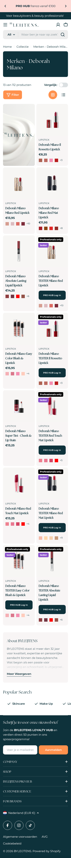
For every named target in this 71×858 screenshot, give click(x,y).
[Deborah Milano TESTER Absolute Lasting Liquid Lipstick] (52, 561)
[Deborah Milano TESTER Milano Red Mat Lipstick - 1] (40, 538)
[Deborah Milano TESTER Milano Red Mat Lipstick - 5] (56, 538)
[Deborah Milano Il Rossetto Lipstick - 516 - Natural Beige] (40, 160)
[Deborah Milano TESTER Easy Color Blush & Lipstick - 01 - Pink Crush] (7, 615)
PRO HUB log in (52, 295)
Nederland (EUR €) (21, 813)
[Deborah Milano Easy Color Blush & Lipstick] (19, 329)
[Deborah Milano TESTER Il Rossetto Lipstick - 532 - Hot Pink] (51, 383)
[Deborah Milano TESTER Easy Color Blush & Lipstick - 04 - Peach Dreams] (23, 615)
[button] (5, 6)
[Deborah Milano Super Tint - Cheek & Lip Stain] (19, 406)
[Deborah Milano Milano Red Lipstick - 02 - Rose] (12, 224)
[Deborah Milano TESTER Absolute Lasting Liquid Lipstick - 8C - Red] (51, 620)
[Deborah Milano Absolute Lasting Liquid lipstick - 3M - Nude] (7, 296)
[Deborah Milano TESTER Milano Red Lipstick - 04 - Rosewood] (56, 306)
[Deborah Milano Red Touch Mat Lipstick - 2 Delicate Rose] (12, 524)
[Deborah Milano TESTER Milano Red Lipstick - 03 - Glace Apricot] (51, 306)
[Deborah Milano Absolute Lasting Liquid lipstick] (19, 251)
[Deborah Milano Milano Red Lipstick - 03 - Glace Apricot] (18, 224)
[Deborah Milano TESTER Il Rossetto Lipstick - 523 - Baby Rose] (46, 383)
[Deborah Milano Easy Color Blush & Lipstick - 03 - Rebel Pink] (18, 374)
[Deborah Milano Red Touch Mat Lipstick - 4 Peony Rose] (18, 524)
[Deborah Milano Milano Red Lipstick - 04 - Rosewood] (23, 224)
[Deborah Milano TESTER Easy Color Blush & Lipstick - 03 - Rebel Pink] (18, 615)
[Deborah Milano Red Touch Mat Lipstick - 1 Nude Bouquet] (7, 524)
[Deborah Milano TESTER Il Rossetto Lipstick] (52, 329)
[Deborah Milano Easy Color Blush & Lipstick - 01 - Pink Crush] (7, 374)
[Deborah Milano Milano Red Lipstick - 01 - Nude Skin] (7, 224)
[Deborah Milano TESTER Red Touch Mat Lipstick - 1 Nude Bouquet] (40, 460)
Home (7, 46)
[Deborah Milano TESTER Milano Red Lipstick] (52, 251)
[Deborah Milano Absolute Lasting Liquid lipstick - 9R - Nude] (23, 296)
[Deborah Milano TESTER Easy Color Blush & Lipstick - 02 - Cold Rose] (12, 615)
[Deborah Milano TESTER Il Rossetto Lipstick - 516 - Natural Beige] (40, 383)
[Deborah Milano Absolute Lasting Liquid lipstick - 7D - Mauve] (12, 296)
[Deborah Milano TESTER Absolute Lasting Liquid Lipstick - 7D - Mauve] (46, 620)
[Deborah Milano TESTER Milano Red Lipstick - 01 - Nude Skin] (40, 306)
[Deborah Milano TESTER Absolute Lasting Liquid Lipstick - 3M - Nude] (40, 620)
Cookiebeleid (12, 843)
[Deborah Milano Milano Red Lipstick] (19, 183)
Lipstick (44, 139)
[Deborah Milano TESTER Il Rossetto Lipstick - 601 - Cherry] (56, 383)
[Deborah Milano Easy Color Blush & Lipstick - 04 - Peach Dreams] (23, 374)
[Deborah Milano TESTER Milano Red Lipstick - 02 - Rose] (46, 306)
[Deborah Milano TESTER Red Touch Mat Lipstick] (52, 406)
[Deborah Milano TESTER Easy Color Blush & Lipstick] (19, 561)
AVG (45, 836)
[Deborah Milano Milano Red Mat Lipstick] (52, 183)
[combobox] (35, 34)
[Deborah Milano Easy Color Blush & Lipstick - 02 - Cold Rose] (12, 374)
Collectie (22, 46)
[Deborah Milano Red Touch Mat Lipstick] (19, 483)
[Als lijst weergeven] (63, 94)
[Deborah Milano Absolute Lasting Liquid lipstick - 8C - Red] (18, 296)
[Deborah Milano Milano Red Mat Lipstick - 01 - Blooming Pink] (40, 228)
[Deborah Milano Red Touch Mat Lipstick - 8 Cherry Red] (23, 524)
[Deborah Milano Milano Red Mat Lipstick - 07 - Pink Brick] (56, 228)
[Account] (58, 24)
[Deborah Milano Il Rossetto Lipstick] (52, 120)
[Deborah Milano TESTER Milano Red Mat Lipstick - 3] (51, 538)
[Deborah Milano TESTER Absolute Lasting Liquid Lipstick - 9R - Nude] (56, 620)
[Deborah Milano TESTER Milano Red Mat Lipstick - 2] (46, 538)
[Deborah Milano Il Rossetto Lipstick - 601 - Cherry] (56, 160)
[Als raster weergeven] (52, 94)
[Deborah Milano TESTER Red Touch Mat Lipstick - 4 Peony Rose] (51, 460)
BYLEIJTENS (22, 851)
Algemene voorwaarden (20, 836)
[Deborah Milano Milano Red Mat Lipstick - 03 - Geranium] (51, 228)
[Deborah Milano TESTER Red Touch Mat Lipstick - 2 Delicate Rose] (46, 460)
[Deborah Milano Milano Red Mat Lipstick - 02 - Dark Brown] (46, 228)
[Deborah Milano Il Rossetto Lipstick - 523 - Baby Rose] (46, 160)
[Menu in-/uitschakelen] (5, 24)
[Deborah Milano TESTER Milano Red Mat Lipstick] (52, 483)
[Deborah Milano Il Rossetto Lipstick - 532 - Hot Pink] (51, 160)
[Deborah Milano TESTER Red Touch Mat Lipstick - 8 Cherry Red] (56, 460)
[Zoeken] (62, 34)
